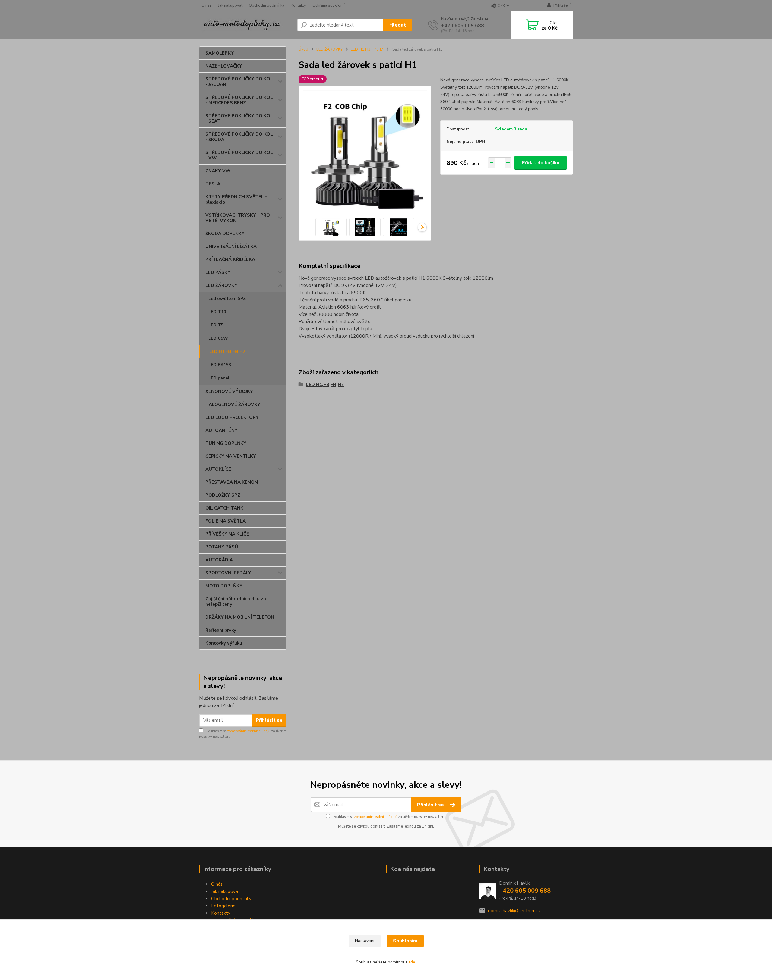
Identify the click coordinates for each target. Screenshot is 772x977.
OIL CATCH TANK (224, 508)
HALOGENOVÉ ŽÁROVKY (232, 404)
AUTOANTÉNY (221, 430)
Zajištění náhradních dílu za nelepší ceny (235, 601)
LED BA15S (219, 365)
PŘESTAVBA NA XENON (231, 482)
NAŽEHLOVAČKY (223, 66)
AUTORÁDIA (219, 560)
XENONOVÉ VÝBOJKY (229, 391)
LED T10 (217, 312)
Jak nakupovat (230, 5)
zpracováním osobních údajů (248, 731)
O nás (206, 5)
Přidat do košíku (540, 162)
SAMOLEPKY (219, 53)
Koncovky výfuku (223, 643)
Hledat (397, 25)
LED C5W (218, 338)
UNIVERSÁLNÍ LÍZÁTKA (231, 246)
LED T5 (215, 325)
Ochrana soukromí (328, 5)
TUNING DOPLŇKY (225, 443)
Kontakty (298, 5)
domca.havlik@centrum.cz (514, 911)
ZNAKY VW (218, 171)
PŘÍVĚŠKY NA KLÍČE (227, 534)
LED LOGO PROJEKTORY (232, 417)
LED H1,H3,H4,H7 (227, 351)
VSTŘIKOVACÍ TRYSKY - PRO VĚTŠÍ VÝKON (237, 218)
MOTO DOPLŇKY (223, 586)
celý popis (528, 109)
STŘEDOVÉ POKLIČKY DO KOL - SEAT (239, 118)
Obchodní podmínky (266, 5)
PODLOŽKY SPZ (222, 495)
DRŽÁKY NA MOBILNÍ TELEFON (239, 617)
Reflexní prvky (220, 630)
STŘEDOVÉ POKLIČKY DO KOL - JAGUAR (239, 81)
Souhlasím (405, 941)
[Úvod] (246, 25)
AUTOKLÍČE (218, 469)
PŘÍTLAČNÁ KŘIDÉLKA (230, 259)
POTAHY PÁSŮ (221, 547)
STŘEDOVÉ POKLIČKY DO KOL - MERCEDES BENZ (239, 100)
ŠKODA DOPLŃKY (225, 234)
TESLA (212, 184)
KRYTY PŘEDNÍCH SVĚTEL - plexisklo (236, 199)
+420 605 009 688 (462, 25)
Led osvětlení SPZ (227, 298)
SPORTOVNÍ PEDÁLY (228, 573)
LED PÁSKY (217, 272)
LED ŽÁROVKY (221, 285)
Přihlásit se (269, 720)
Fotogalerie (223, 906)
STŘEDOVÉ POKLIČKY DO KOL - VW (239, 155)
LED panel (218, 378)
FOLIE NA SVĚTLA (225, 521)
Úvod (303, 49)
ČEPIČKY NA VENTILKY (230, 456)
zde (411, 962)
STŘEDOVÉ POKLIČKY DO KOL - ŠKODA (239, 137)
